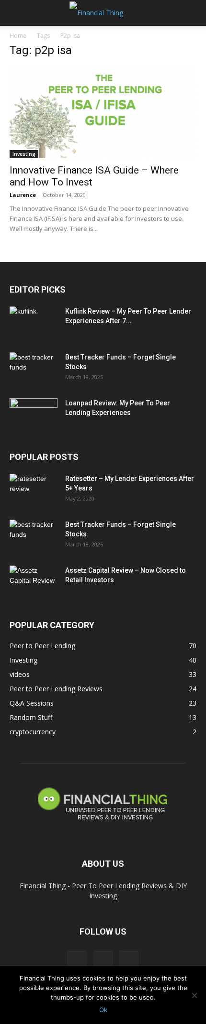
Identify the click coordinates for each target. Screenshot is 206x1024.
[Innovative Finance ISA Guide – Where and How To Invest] (103, 112)
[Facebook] (77, 960)
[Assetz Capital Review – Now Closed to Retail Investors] (33, 582)
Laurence (23, 194)
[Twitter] (103, 960)
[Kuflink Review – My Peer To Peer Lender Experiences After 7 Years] (33, 323)
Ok (103, 1009)
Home (18, 36)
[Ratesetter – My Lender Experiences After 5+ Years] (33, 490)
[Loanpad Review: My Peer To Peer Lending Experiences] (33, 415)
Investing (23, 154)
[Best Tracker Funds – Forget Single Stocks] (33, 369)
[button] (16, 13)
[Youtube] (128, 960)
